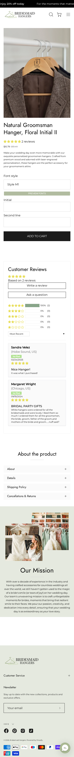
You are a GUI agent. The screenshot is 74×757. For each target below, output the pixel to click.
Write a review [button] (37, 285)
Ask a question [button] (37, 294)
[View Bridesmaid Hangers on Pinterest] (14, 730)
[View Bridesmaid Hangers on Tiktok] (31, 730)
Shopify (39, 740)
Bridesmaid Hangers (18, 740)
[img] (37, 363)
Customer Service (14, 675)
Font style (11, 176)
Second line (12, 215)
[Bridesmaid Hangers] (20, 14)
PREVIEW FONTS (37, 193)
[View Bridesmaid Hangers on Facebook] (6, 730)
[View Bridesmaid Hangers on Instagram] (23, 730)
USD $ (6, 724)
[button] (13, 141)
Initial (7, 200)
